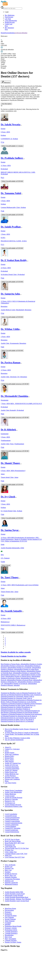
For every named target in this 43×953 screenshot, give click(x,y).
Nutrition (7, 872)
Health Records (10, 22)
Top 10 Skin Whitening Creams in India (17, 738)
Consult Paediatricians (12, 819)
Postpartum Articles (11, 930)
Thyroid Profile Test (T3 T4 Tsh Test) (17, 848)
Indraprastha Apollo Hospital (14, 895)
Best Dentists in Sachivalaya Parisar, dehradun (20, 677)
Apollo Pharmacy (10, 775)
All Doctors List (10, 803)
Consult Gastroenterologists (13, 823)
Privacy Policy (9, 760)
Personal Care (9, 868)
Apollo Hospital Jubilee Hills (14, 892)
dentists (12, 33)
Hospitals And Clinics (12, 777)
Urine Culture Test (10, 852)
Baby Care (8, 870)
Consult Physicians (11, 816)
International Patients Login (13, 806)
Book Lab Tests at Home (13, 841)
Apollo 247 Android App (13, 763)
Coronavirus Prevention (12, 879)
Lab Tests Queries (10, 783)
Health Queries (9, 752)
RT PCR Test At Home (12, 839)
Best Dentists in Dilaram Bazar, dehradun (24, 676)
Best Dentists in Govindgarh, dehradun (25, 667)
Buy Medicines (9, 15)
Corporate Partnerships (12, 768)
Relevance (7, 82)
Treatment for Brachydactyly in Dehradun (20, 721)
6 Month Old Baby (11, 940)
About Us (8, 747)
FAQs (7, 751)
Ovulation (8, 923)
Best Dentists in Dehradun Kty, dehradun (21, 681)
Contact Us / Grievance (12, 749)
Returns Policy (9, 756)
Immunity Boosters (11, 877)
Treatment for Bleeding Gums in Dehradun (14, 693)
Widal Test (8, 855)
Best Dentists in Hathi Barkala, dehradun (19, 671)
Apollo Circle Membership (13, 792)
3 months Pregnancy (11, 931)
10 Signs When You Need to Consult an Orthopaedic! (22, 732)
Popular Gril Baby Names (13, 942)
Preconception (9, 910)
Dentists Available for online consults (16, 652)
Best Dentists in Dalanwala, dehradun (18, 666)
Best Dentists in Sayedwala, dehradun (22, 683)
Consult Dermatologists (12, 817)
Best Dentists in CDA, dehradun (17, 675)
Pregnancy (8, 912)
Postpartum (8, 914)
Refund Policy (9, 758)
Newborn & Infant (10, 915)
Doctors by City (10, 801)
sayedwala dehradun (20, 33)
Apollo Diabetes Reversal (13, 804)
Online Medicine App (11, 774)
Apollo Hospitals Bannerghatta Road (16, 897)
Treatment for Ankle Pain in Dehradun (19, 710)
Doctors (7, 33)
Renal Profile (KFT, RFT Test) (14, 843)
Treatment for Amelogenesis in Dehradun (20, 700)
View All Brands (10, 865)
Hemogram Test (10, 845)
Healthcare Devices (11, 874)
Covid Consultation (11, 814)
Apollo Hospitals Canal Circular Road (17, 901)
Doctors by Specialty (11, 799)
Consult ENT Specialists (12, 828)
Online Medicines (10, 794)
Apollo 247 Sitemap (11, 770)
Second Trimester (10, 919)
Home (3, 33)
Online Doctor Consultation (13, 790)
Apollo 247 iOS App (11, 765)
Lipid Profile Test (10, 846)
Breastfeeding (9, 935)
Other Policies (9, 761)
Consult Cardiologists (11, 824)
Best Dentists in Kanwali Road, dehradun (26, 680)
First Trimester (9, 917)
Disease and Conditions (12, 779)
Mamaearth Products (11, 884)
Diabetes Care (9, 881)
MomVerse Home (10, 908)
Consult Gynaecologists (12, 821)
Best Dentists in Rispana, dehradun (19, 684)
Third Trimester (10, 921)
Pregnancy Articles (11, 928)
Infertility (8, 924)
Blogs (6, 781)
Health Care (8, 866)
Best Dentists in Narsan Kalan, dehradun (13, 664)
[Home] (4, 5)
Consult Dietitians (10, 826)
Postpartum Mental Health (13, 926)
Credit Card (8, 25)
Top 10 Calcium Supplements (14, 739)
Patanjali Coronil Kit (11, 882)
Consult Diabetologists (12, 832)
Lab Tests (8, 19)
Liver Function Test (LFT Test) (14, 857)
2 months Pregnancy (11, 933)
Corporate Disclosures (12, 767)
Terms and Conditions (12, 754)
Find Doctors (9, 17)
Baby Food (8, 937)
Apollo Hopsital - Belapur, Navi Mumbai (18, 899)
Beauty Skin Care (10, 875)
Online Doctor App (11, 772)
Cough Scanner (10, 796)
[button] (21, 660)
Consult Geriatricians (11, 830)
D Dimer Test (9, 850)
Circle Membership (11, 20)
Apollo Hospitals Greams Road (15, 894)
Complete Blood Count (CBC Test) (16, 853)
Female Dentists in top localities (13, 656)
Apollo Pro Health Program (13, 797)
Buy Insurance (9, 28)
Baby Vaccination (10, 938)
